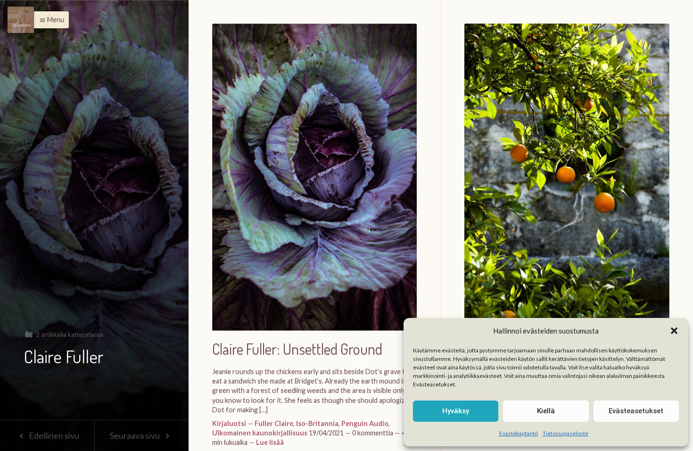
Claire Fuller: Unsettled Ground (297, 349)
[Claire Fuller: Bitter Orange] (566, 182)
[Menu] (21, 20)
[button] (674, 330)
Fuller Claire (274, 423)
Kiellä (546, 411)
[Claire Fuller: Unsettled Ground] (314, 182)
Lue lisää (270, 442)
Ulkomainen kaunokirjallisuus (259, 433)
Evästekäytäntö (518, 433)
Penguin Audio (364, 423)
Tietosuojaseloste (565, 433)
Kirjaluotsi (229, 423)
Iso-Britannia (317, 423)
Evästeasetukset (636, 411)
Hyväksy (455, 411)
